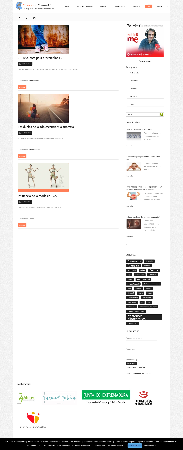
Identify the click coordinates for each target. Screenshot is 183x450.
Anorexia (133, 265)
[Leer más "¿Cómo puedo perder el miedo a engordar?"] (134, 224)
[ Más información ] (150, 445)
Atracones (147, 266)
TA (142, 302)
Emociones (152, 275)
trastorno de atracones (148, 307)
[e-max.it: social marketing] (118, 74)
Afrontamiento (134, 261)
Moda (129, 288)
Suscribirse (145, 61)
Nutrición (148, 288)
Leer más (22, 87)
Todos (31, 219)
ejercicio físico (139, 275)
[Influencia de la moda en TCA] (43, 177)
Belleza (142, 270)
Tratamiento (132, 323)
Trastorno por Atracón (136, 311)
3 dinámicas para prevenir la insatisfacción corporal (143, 158)
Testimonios (131, 307)
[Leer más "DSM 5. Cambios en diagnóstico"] (134, 137)
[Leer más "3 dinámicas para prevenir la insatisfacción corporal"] (134, 167)
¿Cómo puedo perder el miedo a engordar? (143, 217)
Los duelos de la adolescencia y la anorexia (46, 127)
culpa (129, 275)
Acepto (134, 445)
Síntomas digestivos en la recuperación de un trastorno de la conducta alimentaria (144, 188)
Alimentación (149, 261)
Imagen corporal (143, 279)
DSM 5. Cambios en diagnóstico (139, 129)
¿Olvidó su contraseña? (136, 367)
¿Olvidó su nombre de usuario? (139, 374)
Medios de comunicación (151, 284)
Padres (141, 293)
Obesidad (131, 293)
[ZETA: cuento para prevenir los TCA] (43, 39)
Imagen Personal (133, 284)
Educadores (34, 81)
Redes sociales (132, 302)
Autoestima (132, 270)
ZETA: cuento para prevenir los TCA (41, 58)
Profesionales (34, 150)
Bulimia (154, 270)
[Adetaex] (26, 398)
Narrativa (138, 288)
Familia (130, 279)
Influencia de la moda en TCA (37, 196)
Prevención (147, 298)
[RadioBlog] (145, 40)
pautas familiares (133, 298)
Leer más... (130, 146)
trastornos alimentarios (137, 317)
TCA (149, 302)
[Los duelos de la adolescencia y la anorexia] (43, 108)
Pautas (150, 293)
